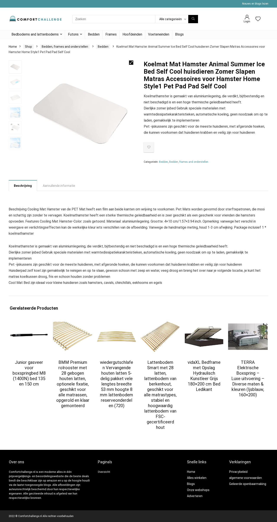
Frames (111, 34)
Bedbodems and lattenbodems (35, 34)
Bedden (94, 34)
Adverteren (195, 496)
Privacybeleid (238, 471)
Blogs (179, 34)
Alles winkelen (196, 478)
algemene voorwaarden (245, 478)
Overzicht (104, 471)
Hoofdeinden (132, 34)
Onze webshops (198, 490)
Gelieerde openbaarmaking (247, 484)
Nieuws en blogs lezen (255, 3)
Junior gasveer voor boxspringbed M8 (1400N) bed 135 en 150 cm (29, 373)
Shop (28, 46)
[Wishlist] (258, 19)
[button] (131, 62)
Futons (73, 34)
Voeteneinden (158, 34)
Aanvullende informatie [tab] (59, 185)
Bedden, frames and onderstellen (65, 46)
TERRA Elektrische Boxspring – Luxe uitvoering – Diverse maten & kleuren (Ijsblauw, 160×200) (247, 378)
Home (13, 46)
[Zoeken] (193, 19)
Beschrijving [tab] (23, 185)
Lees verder (29, 392)
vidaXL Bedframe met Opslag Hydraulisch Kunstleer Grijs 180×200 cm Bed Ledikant (204, 376)
